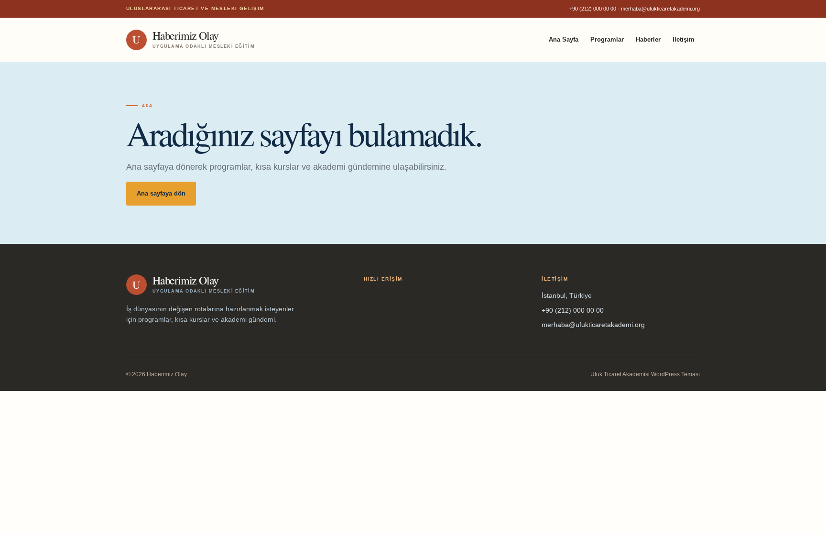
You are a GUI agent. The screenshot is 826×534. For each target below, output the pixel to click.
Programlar (607, 39)
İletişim (684, 39)
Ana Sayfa (563, 39)
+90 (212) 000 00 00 (592, 8)
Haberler (648, 39)
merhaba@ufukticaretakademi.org (660, 8)
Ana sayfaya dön (161, 193)
